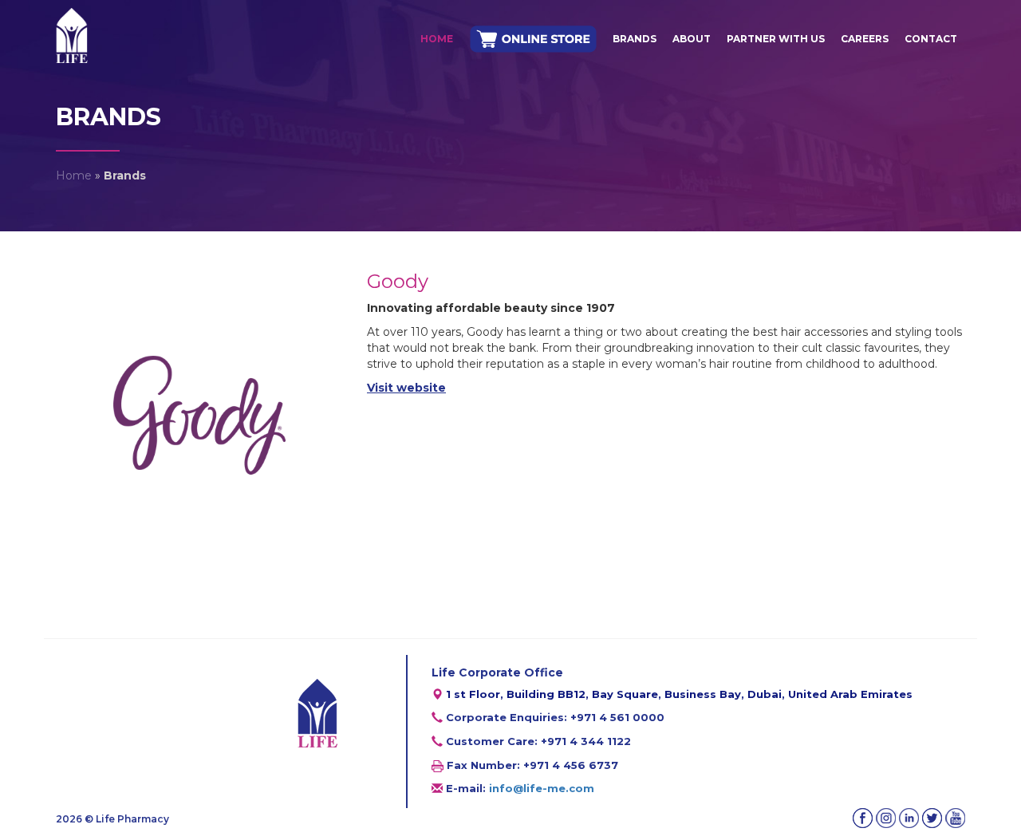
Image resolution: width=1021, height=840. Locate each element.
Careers (865, 39)
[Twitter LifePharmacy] (932, 818)
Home (436, 39)
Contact (931, 39)
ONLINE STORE (533, 39)
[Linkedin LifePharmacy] (909, 818)
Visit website (406, 388)
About (691, 39)
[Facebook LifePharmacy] (863, 818)
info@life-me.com (541, 788)
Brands (634, 39)
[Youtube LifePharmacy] (955, 818)
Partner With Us (776, 39)
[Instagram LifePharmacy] (886, 818)
